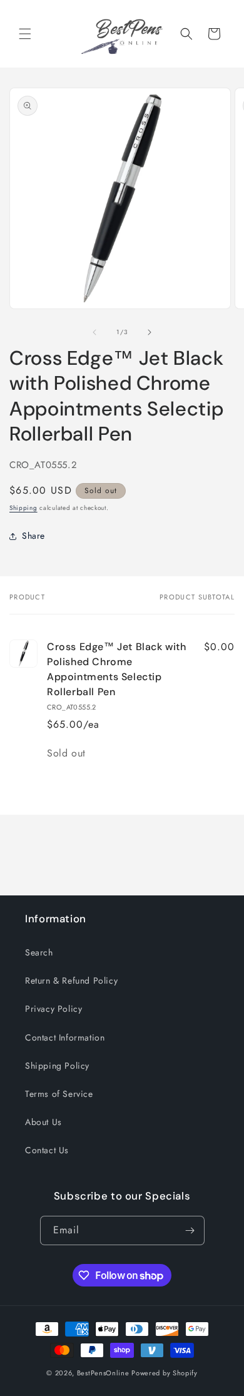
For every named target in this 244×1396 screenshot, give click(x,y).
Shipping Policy (57, 1065)
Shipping (23, 507)
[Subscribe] (190, 1230)
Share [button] (33, 535)
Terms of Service (59, 1094)
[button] (25, 34)
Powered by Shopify (164, 1373)
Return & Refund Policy (71, 980)
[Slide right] (149, 332)
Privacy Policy (53, 1008)
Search (39, 952)
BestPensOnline (103, 1373)
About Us (43, 1122)
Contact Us (47, 1150)
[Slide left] (94, 332)
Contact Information (64, 1037)
